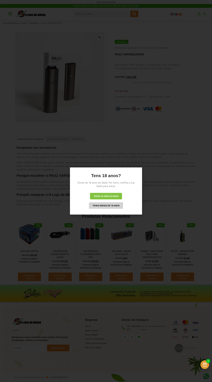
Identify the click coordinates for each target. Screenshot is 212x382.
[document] (106, 191)
